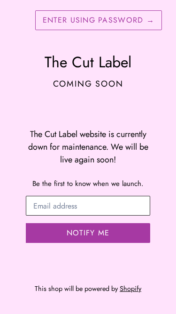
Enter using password (98, 20)
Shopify (130, 288)
